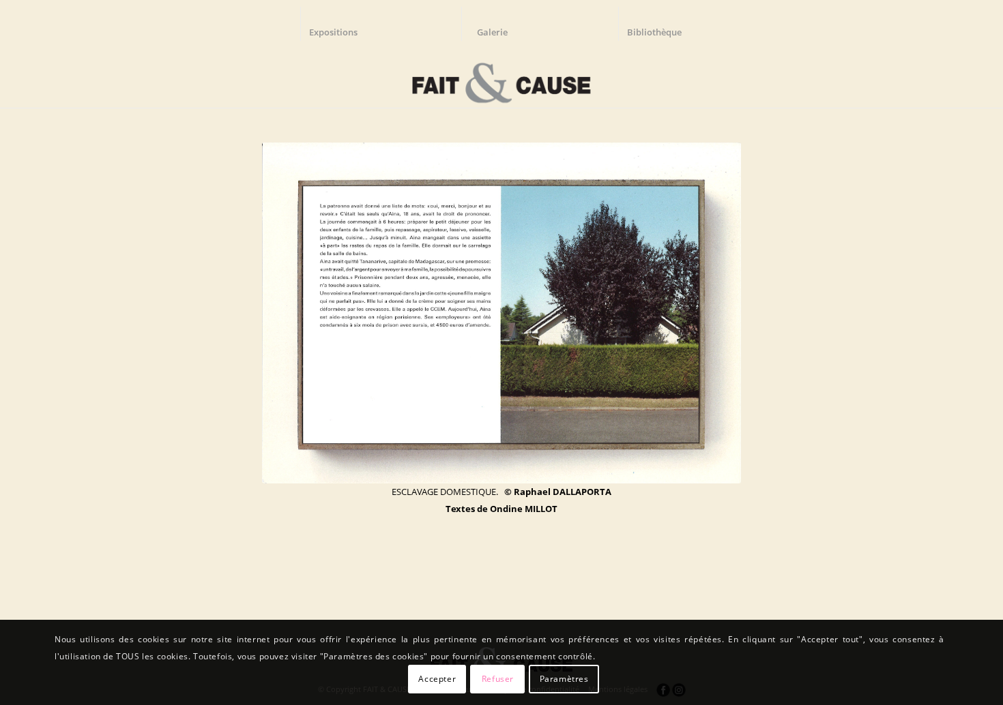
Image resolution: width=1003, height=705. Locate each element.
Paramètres (564, 679)
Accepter (437, 679)
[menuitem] (339, 24)
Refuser (498, 679)
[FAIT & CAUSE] (501, 78)
